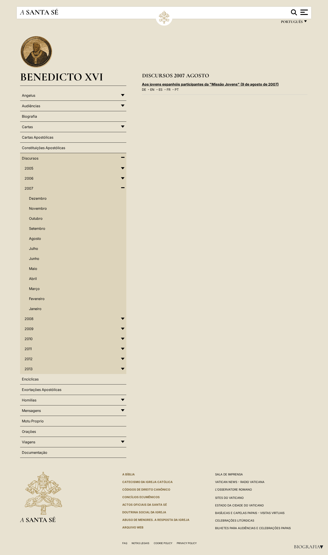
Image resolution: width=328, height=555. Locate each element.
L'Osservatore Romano (233, 489)
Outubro (36, 218)
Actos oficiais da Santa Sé (144, 504)
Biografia (310, 547)
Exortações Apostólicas (41, 389)
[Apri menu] (303, 12)
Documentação (34, 452)
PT (177, 89)
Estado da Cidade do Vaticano (239, 505)
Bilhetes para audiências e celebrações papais (253, 528)
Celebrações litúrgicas (234, 520)
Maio (33, 268)
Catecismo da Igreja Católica (147, 482)
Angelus (28, 95)
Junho (34, 258)
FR (168, 89)
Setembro (37, 228)
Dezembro (38, 198)
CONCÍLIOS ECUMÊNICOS (141, 497)
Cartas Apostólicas (37, 137)
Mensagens (31, 410)
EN (152, 89)
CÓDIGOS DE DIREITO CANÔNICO (146, 489)
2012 (29, 359)
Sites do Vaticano (229, 498)
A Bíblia (128, 474)
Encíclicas (30, 379)
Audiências (31, 106)
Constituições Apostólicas (43, 148)
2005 (29, 168)
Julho (33, 248)
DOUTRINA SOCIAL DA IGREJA (144, 512)
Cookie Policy (163, 543)
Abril (33, 278)
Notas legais (140, 543)
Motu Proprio (33, 421)
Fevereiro (37, 298)
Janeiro (35, 308)
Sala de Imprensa (229, 474)
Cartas (27, 127)
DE (144, 89)
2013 (29, 369)
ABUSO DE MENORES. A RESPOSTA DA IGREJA (155, 520)
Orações (29, 431)
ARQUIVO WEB (132, 527)
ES (160, 89)
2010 (29, 339)
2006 (29, 178)
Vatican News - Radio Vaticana (239, 482)
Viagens (28, 442)
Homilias (29, 400)
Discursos (30, 158)
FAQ (124, 543)
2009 (29, 329)
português (291, 22)
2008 (29, 319)
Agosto (35, 238)
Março (34, 288)
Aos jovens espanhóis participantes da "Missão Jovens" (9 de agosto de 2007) (210, 84)
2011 (28, 349)
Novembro (38, 208)
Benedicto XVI (61, 77)
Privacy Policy (187, 543)
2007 (29, 188)
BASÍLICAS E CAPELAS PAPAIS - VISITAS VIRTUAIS (249, 513)
